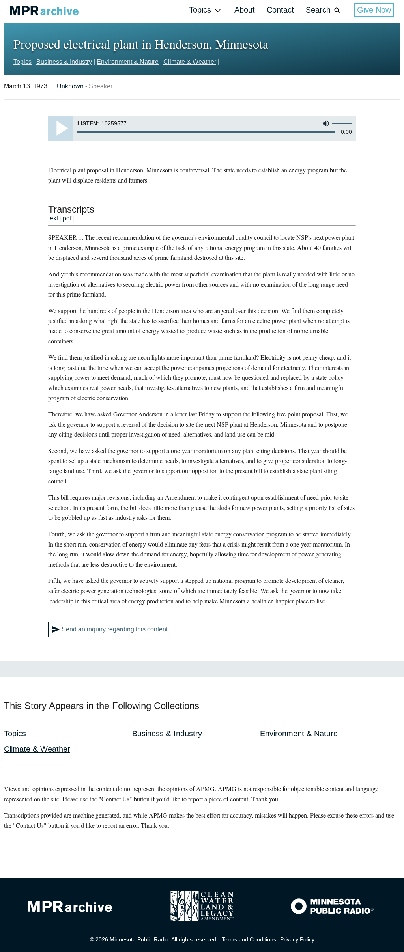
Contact (280, 10)
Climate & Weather (189, 61)
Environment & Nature (128, 61)
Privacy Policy (297, 939)
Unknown (70, 86)
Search (318, 10)
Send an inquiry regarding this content (115, 629)
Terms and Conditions (249, 939)
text (53, 218)
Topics (200, 10)
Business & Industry (64, 61)
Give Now (374, 10)
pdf (67, 218)
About (244, 10)
